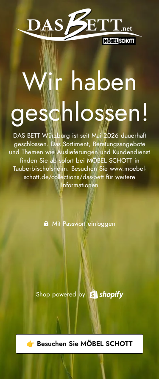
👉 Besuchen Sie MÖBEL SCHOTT (79, 344)
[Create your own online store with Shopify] (105, 293)
